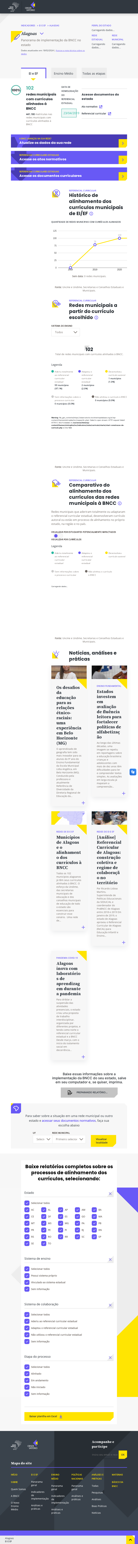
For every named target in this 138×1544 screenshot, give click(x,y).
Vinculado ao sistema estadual (48, 1289)
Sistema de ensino (61, 332)
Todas (95, 1492)
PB (99, 1230)
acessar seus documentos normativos (69, 1127)
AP (66, 1216)
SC (83, 1243)
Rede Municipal (61, 1139)
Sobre (14, 1488)
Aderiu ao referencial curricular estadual (54, 1328)
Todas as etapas (93, 80)
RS (32, 1243)
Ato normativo (89, 113)
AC (32, 1216)
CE (32, 1223)
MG (67, 1230)
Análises (96, 1506)
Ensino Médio (63, 80)
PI (66, 1236)
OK (123, 1461)
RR (66, 1243)
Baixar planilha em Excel (43, 1423)
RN (100, 1236)
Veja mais (100, 456)
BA (99, 1216)
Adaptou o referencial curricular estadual (54, 1334)
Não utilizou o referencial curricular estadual (56, 1341)
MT (33, 1230)
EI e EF (42, 25)
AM (83, 1216)
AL (49, 1216)
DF (49, 1223)
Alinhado (36, 1380)
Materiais (117, 1481)
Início (14, 1481)
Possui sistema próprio (44, 1282)
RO (49, 1243)
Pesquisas (97, 1499)
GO (83, 1223)
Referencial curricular (94, 120)
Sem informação (40, 1295)
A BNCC (15, 1502)
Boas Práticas (99, 1512)
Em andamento (39, 1387)
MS (49, 1230)
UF (34, 1139)
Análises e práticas (37, 1513)
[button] (110, 1200)
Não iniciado (38, 1393)
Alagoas (29, 33)
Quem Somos (18, 1496)
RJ (83, 1236)
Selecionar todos (40, 1209)
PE (49, 1236)
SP (99, 1243)
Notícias (96, 1519)
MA (100, 1223)
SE (32, 1250)
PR (32, 1236)
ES (66, 1223)
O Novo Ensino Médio (15, 1513)
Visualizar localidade (102, 1147)
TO (49, 1250)
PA (83, 1230)
